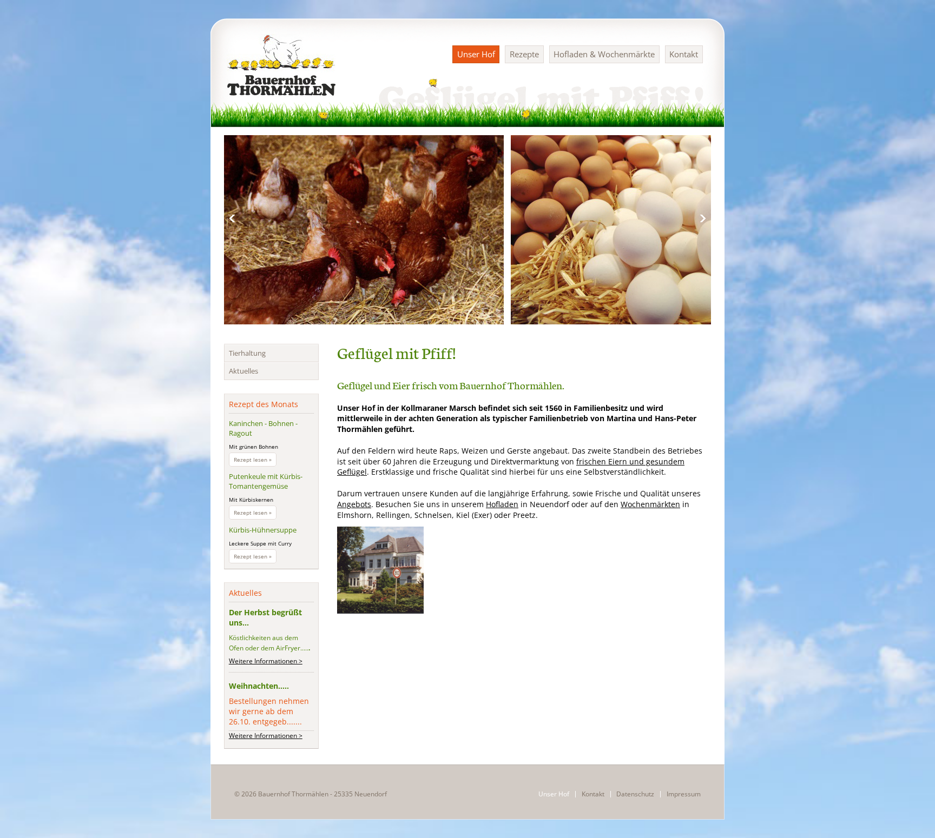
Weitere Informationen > (265, 661)
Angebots (354, 504)
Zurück (232, 218)
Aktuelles (243, 371)
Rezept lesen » (255, 461)
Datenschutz (635, 794)
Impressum (684, 794)
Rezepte (524, 54)
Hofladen (502, 504)
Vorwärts (703, 218)
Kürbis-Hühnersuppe (263, 530)
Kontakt (683, 54)
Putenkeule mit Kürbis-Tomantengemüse (265, 481)
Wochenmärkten (650, 504)
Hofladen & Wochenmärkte (604, 54)
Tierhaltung (247, 353)
